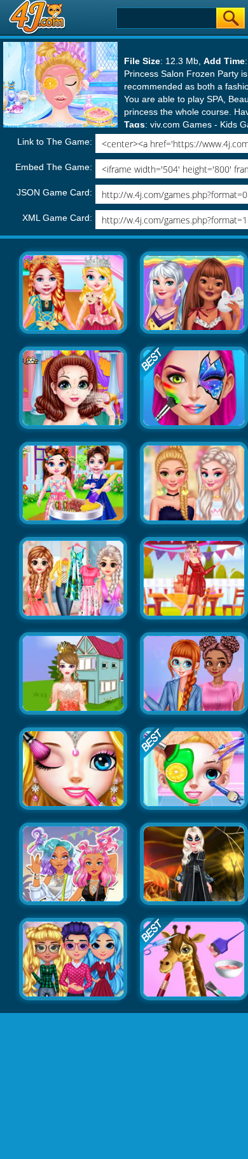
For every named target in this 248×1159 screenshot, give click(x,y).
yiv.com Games (181, 124)
